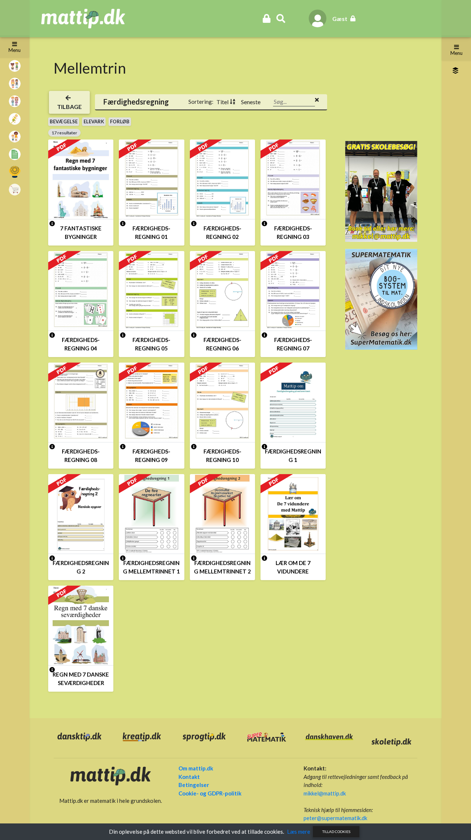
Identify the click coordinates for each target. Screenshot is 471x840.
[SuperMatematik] (381, 298)
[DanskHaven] (329, 736)
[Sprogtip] (204, 736)
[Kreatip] (142, 736)
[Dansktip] (79, 736)
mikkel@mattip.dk (325, 793)
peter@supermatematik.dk (335, 818)
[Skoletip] (391, 741)
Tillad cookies (336, 831)
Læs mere (298, 831)
